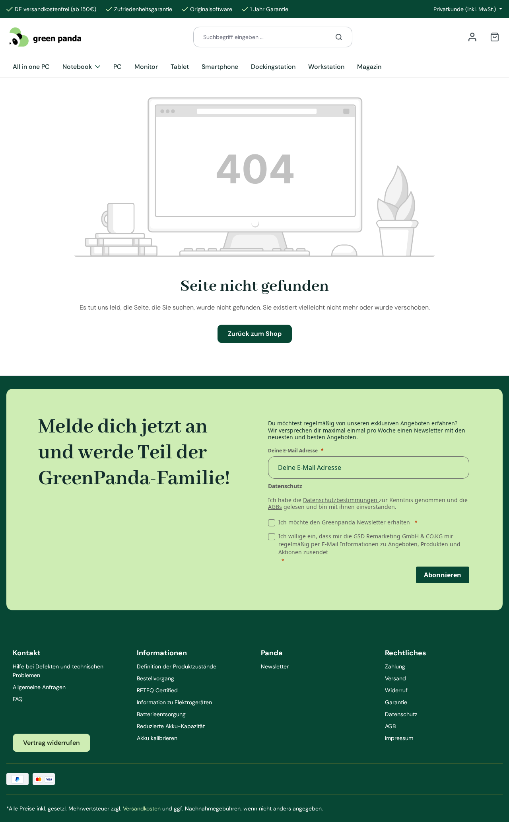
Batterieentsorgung (161, 714)
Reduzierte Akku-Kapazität (171, 726)
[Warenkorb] (495, 37)
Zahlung (395, 666)
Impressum (399, 738)
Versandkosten (142, 808)
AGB (390, 726)
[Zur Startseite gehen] (45, 36)
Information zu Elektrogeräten (174, 702)
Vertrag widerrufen (51, 742)
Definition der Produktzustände (176, 666)
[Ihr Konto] (472, 37)
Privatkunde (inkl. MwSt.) (465, 9)
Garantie (396, 702)
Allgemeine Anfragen (39, 687)
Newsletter (275, 666)
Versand (395, 678)
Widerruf (396, 690)
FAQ (18, 699)
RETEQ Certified (157, 690)
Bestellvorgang (155, 678)
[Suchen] (339, 37)
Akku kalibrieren (157, 738)
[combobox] (259, 37)
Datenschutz (401, 714)
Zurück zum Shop (255, 333)
